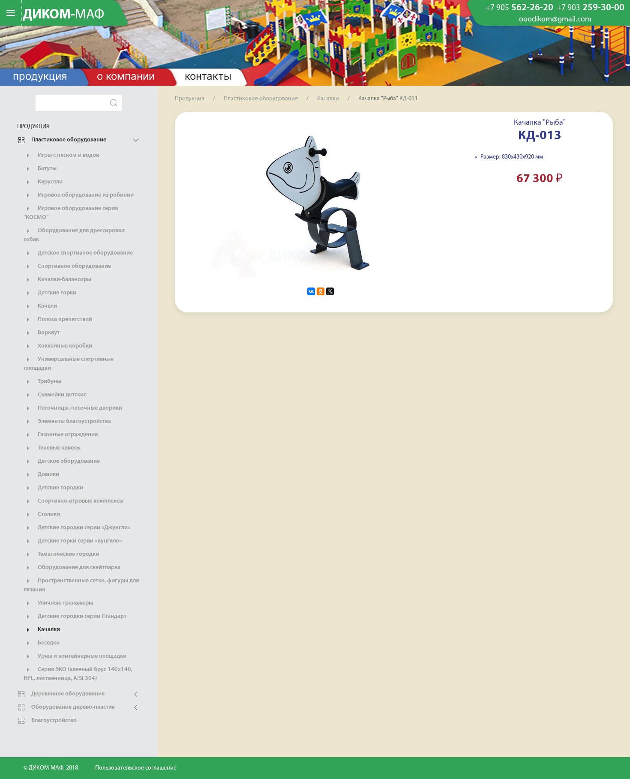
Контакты (208, 76)
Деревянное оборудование (67, 694)
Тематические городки (67, 554)
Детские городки (59, 488)
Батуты (46, 168)
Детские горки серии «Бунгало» (79, 541)
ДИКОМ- (63, 15)
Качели (46, 306)
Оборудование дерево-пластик (72, 707)
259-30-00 (590, 8)
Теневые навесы (58, 448)
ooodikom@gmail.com (555, 20)
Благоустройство (53, 720)
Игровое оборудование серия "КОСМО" (71, 213)
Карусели (49, 182)
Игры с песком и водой (67, 155)
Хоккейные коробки (64, 346)
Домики (47, 474)
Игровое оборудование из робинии (85, 195)
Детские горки (56, 293)
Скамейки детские (61, 395)
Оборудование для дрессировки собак (74, 235)
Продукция (40, 76)
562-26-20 (519, 8)
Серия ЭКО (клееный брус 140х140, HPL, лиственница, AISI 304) (78, 674)
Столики (48, 514)
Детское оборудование (68, 461)
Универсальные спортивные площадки (69, 364)
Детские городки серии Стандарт (81, 616)
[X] (330, 291)
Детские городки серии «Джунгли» (83, 527)
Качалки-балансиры (63, 279)
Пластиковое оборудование (68, 140)
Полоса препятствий (64, 319)
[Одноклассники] (320, 291)
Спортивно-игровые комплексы (79, 501)
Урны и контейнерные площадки (81, 656)
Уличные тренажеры (64, 603)
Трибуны (48, 381)
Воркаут (48, 333)
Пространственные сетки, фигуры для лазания (81, 585)
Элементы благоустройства (73, 421)
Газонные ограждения (67, 434)
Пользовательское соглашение (136, 768)
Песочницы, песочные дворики (79, 408)
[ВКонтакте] (311, 291)
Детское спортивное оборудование (84, 253)
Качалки (48, 629)
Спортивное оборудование (73, 266)
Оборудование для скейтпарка (78, 567)
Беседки (48, 643)
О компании (126, 76)
